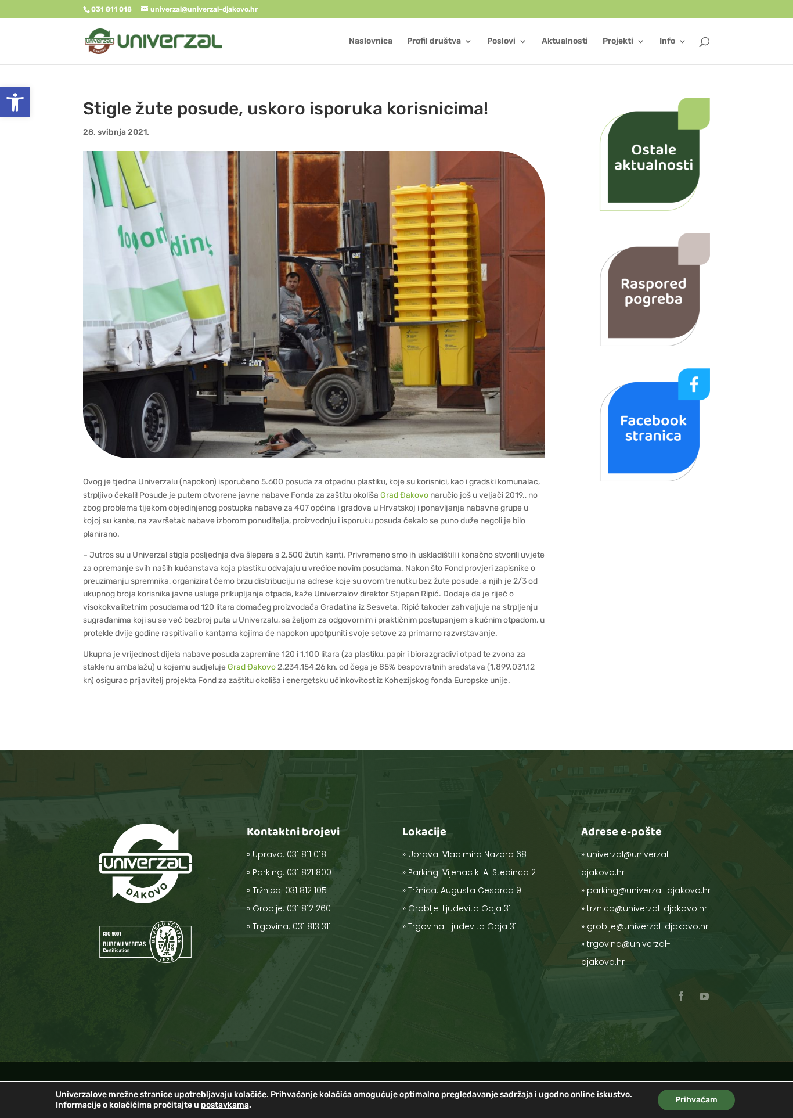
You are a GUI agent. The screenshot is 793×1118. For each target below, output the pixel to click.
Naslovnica (370, 41)
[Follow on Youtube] (704, 996)
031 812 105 (306, 890)
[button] (15, 102)
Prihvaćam (696, 1100)
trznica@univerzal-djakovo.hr (647, 908)
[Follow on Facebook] (681, 996)
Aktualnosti (565, 41)
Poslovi (501, 41)
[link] (404, 495)
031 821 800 (309, 872)
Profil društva (434, 41)
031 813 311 (312, 926)
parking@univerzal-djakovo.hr (649, 890)
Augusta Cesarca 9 (481, 890)
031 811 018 (306, 854)
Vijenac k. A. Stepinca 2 (489, 872)
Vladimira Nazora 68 (484, 854)
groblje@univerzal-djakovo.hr (647, 926)
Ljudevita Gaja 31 (476, 908)
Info (667, 41)
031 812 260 (309, 908)
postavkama (225, 1105)
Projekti (618, 41)
